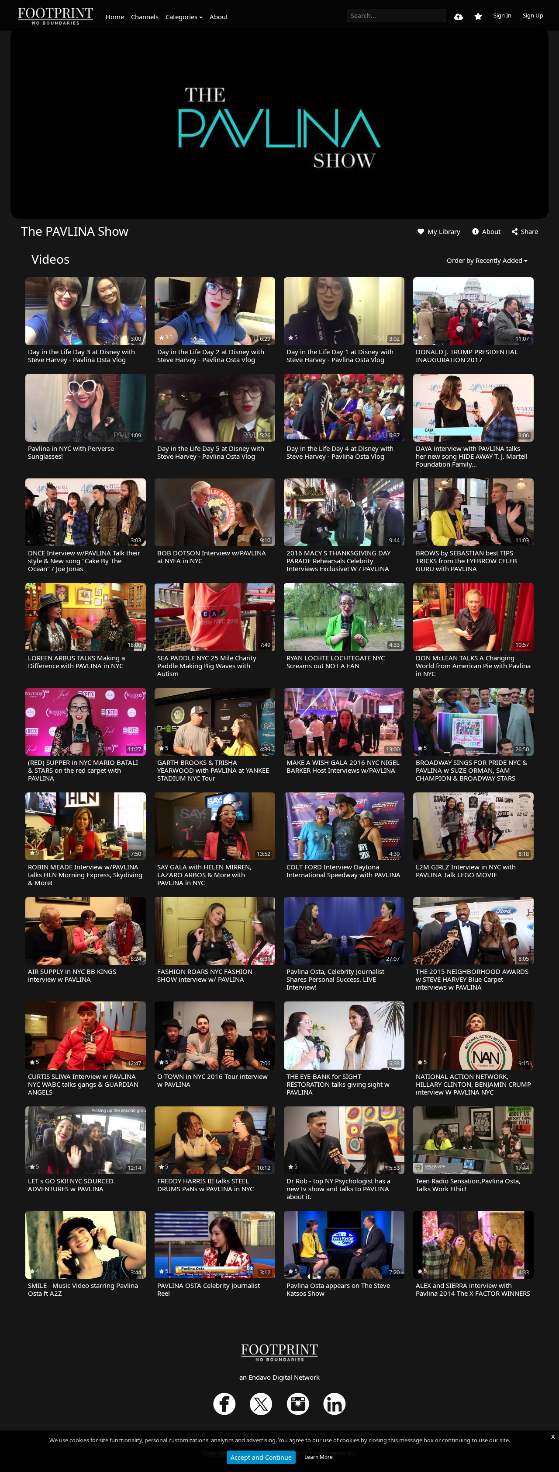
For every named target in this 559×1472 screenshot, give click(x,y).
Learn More (318, 1457)
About (219, 16)
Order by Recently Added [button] (484, 260)
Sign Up (533, 15)
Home (115, 16)
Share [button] (528, 231)
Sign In (502, 15)
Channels (145, 16)
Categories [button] (181, 16)
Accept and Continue (261, 1457)
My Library (443, 231)
